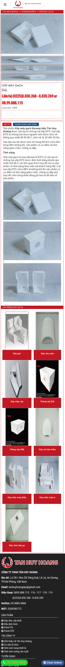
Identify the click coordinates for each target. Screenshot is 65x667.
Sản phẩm (7, 615)
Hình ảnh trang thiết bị (14, 648)
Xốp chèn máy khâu (17, 497)
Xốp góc (17, 353)
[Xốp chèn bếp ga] (16, 523)
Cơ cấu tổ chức (11, 644)
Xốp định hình (29, 12)
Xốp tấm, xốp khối (12, 620)
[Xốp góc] (16, 331)
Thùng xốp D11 (47, 401)
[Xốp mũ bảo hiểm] (47, 427)
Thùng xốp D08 (17, 449)
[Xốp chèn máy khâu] (16, 475)
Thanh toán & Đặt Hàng (26, 124)
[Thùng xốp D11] (47, 379)
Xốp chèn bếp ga (17, 545)
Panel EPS (8, 630)
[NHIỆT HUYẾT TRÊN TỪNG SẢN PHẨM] (26, 8)
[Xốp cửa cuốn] (47, 331)
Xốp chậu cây (17, 401)
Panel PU (8, 627)
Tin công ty (8, 635)
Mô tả (7, 124)
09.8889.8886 (16, 662)
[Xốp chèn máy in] (47, 475)
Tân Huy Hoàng (10, 12)
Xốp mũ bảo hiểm (47, 449)
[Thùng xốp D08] (16, 427)
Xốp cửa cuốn (47, 353)
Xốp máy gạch (46, 12)
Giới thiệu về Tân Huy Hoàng (17, 641)
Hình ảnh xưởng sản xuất (15, 651)
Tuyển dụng (8, 656)
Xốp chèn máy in (47, 497)
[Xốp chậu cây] (16, 379)
